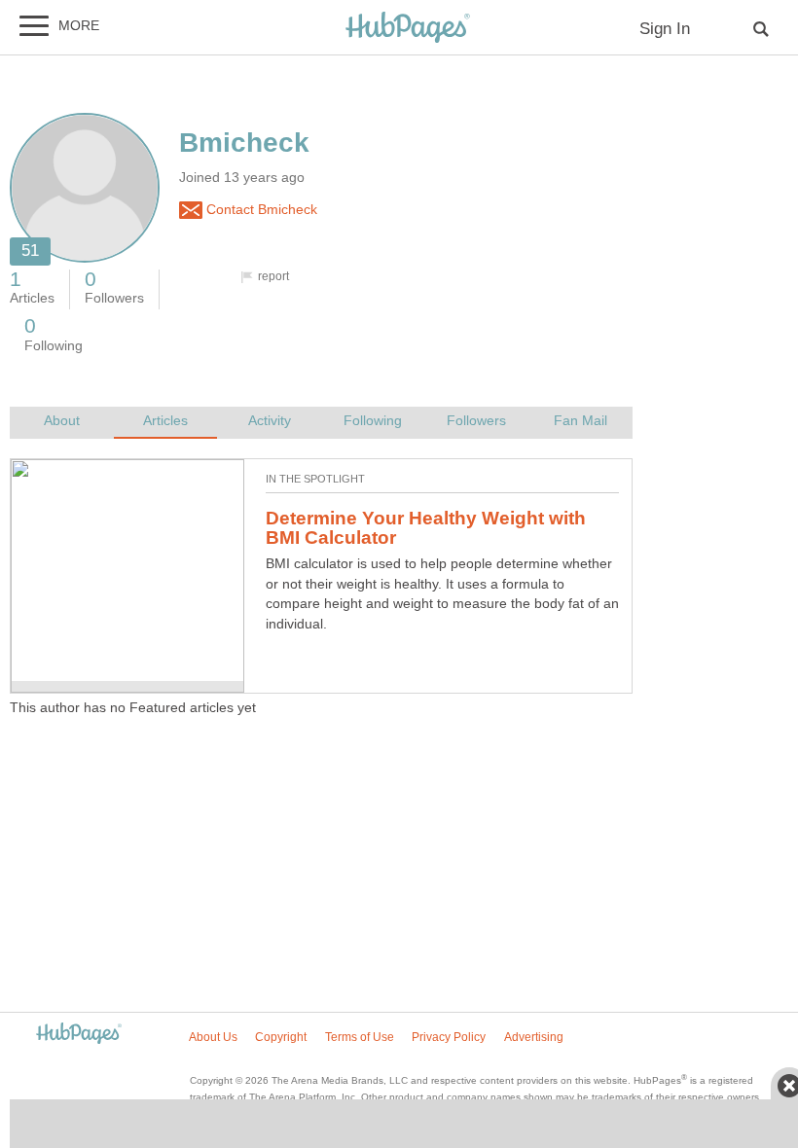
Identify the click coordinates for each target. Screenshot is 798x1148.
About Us (213, 1037)
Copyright (281, 1037)
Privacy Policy (449, 1037)
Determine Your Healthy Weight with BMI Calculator (426, 528)
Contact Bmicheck (259, 209)
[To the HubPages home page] (78, 1034)
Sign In (664, 28)
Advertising (533, 1037)
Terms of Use (359, 1037)
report (273, 276)
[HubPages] (408, 29)
